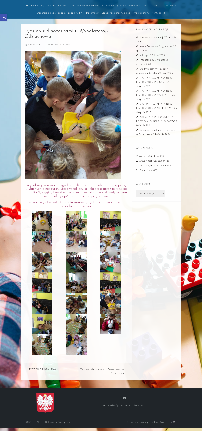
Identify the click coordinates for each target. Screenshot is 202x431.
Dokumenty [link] (92, 13)
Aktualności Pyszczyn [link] (114, 5)
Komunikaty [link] (37, 5)
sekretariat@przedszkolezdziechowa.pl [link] (124, 405)
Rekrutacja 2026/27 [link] (58, 5)
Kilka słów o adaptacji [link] (151, 37)
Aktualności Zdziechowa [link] (85, 5)
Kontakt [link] (156, 13)
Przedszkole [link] (169, 5)
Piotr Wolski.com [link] (163, 422)
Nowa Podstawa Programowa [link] (156, 46)
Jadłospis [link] (144, 55)
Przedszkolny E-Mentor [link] (152, 59)
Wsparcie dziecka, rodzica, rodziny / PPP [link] (60, 13)
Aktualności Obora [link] (139, 5)
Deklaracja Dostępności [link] (58, 422)
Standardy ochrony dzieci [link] (116, 13)
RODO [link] (28, 422)
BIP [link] (38, 422)
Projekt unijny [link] (141, 13)
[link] (3, 17)
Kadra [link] (156, 5)
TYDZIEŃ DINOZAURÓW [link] (42, 369)
